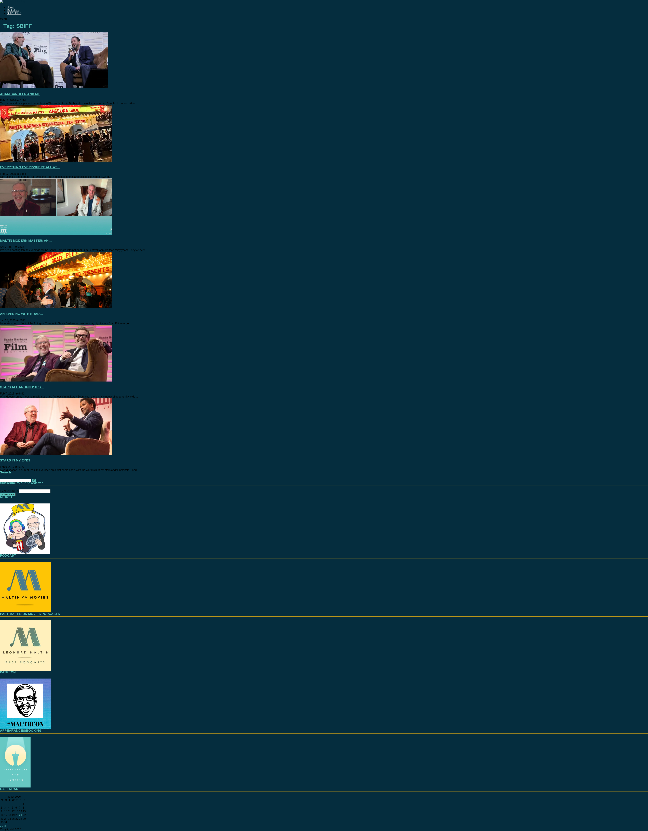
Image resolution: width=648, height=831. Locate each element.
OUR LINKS (14, 13)
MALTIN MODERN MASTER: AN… (26, 240)
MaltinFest (13, 10)
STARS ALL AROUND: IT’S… (22, 387)
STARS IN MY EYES (15, 460)
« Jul (3, 826)
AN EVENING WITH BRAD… (21, 314)
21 (20, 815)
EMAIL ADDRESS (9, 491)
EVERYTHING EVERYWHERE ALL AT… (30, 167)
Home (10, 7)
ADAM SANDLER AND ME (20, 94)
